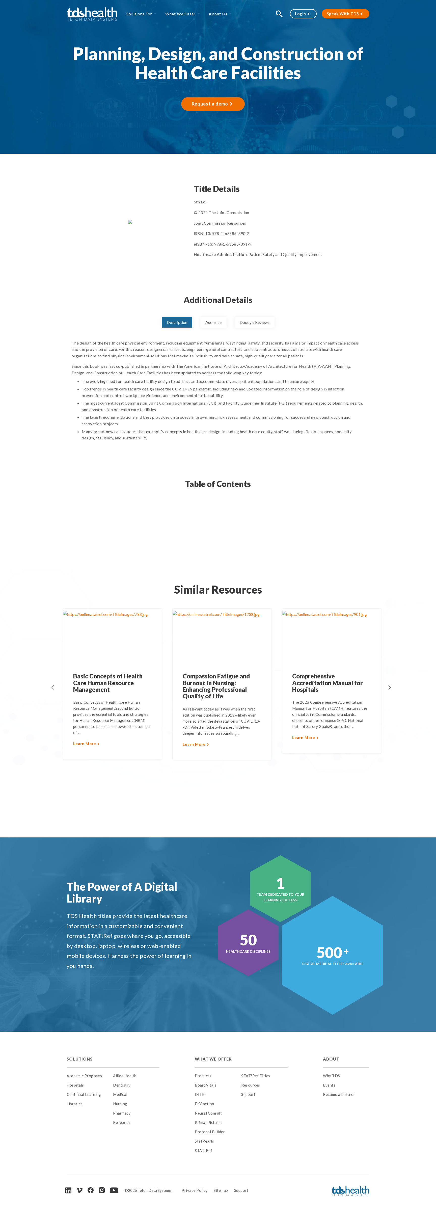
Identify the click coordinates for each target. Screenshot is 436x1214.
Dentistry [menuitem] (122, 1085)
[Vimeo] (79, 1190)
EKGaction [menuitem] (204, 1103)
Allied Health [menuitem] (125, 1075)
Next (389, 687)
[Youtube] (114, 1190)
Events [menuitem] (329, 1085)
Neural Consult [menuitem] (208, 1113)
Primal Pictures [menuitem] (209, 1122)
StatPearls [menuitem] (204, 1141)
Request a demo (210, 104)
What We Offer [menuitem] (180, 13)
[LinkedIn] (68, 1190)
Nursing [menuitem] (120, 1103)
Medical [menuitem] (120, 1094)
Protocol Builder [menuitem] (210, 1131)
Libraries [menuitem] (75, 1103)
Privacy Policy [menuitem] (195, 1190)
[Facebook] (91, 1190)
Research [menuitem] (121, 1122)
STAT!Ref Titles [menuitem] (255, 1075)
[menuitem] (136, 1059)
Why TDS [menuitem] (331, 1075)
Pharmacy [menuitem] (122, 1113)
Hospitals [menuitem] (75, 1085)
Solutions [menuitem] (80, 1059)
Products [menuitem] (203, 1075)
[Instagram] (102, 1190)
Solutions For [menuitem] (139, 13)
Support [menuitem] (248, 1094)
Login (300, 13)
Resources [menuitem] (250, 1085)
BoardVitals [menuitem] (205, 1085)
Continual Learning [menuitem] (84, 1094)
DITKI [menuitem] (200, 1094)
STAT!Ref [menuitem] (203, 1150)
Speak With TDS (343, 13)
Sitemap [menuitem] (221, 1190)
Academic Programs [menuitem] (84, 1075)
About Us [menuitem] (218, 13)
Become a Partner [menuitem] (339, 1094)
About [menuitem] (331, 1059)
